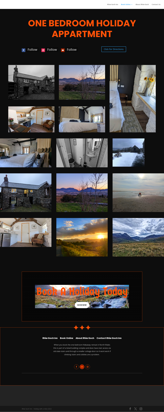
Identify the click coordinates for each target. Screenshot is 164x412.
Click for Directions (114, 49)
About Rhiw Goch (142, 4)
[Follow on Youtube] (63, 50)
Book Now (82, 305)
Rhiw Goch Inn (112, 4)
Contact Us (156, 4)
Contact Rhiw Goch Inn (109, 338)
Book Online (125, 4)
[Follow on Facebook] (23, 50)
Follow (32, 49)
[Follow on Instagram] (43, 50)
